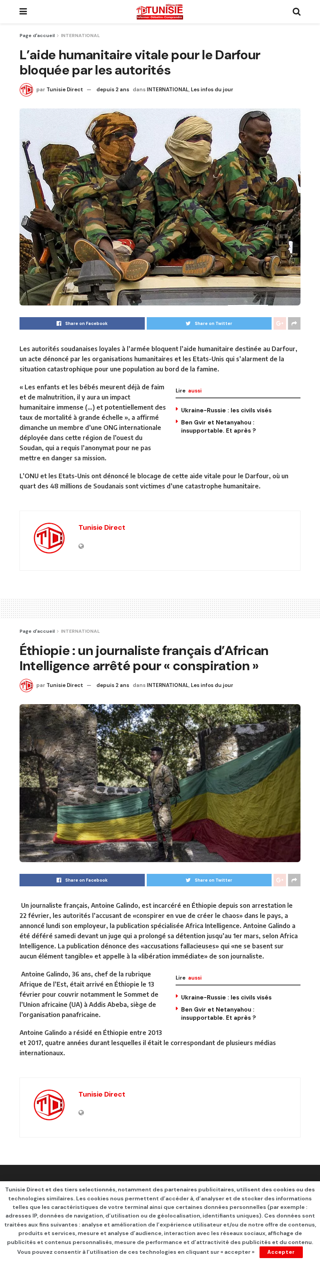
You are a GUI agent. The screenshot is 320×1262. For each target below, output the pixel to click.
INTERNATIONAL (80, 35)
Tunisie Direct (64, 89)
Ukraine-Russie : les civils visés (226, 410)
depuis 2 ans (112, 89)
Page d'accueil (37, 35)
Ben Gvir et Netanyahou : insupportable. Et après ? (218, 427)
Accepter (281, 1252)
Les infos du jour (212, 89)
